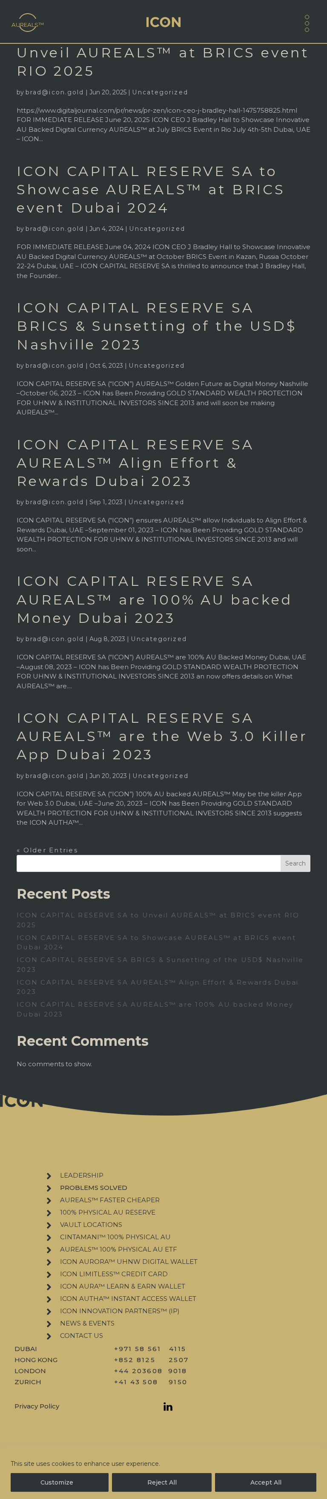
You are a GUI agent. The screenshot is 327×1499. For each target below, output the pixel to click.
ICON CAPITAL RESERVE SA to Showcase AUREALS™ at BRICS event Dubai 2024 (151, 189)
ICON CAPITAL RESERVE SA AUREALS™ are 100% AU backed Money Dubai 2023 (155, 599)
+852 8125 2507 (151, 1360)
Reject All (162, 1482)
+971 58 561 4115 (150, 1349)
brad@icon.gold (55, 92)
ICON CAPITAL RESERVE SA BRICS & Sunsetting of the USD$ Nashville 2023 (157, 325)
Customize (56, 1482)
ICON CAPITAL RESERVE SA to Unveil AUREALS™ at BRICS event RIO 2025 (163, 52)
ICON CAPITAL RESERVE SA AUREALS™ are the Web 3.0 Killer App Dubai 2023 (162, 736)
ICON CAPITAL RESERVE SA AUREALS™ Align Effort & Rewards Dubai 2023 (135, 462)
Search (295, 863)
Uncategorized (160, 92)
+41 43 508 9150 (151, 1382)
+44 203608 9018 (150, 1371)
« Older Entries (47, 850)
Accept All (265, 1482)
